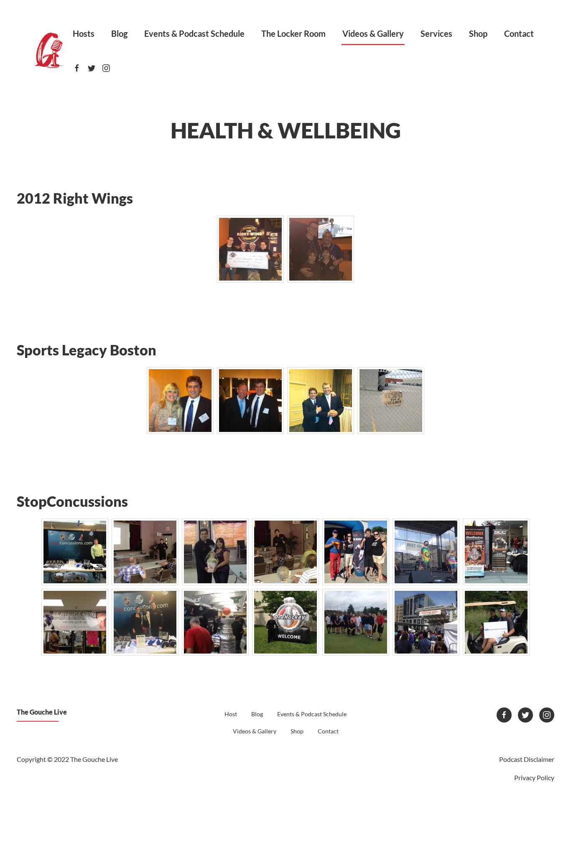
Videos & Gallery (373, 33)
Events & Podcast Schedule (194, 33)
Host (230, 714)
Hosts (83, 33)
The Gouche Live (42, 712)
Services (436, 33)
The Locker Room (293, 33)
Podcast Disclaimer (526, 759)
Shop (478, 33)
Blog (119, 33)
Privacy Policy (534, 777)
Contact (519, 33)
